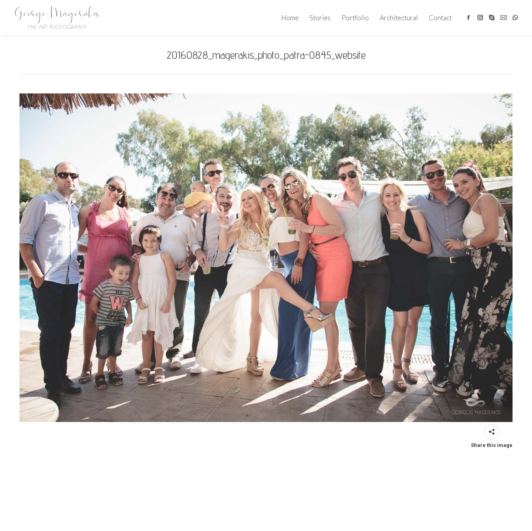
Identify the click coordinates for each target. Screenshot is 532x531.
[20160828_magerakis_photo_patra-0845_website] (266, 257)
